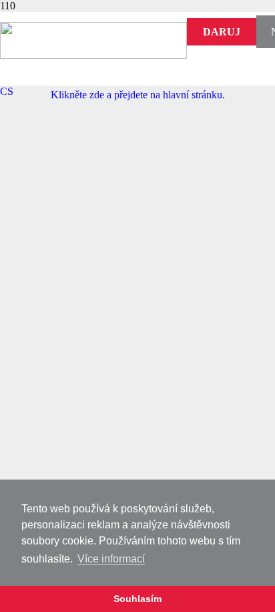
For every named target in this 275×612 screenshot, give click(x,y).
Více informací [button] (111, 559)
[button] (6, 91)
